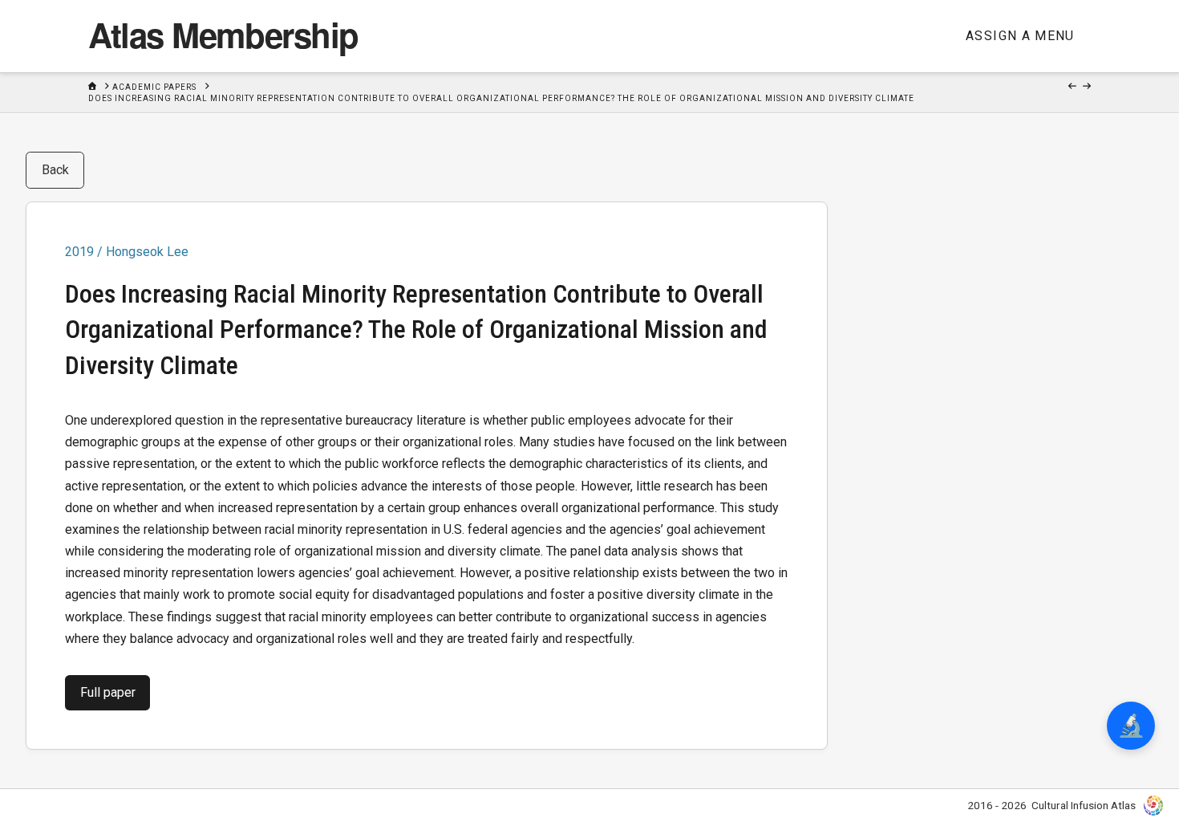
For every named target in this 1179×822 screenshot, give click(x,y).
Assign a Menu (1020, 35)
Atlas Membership (223, 34)
